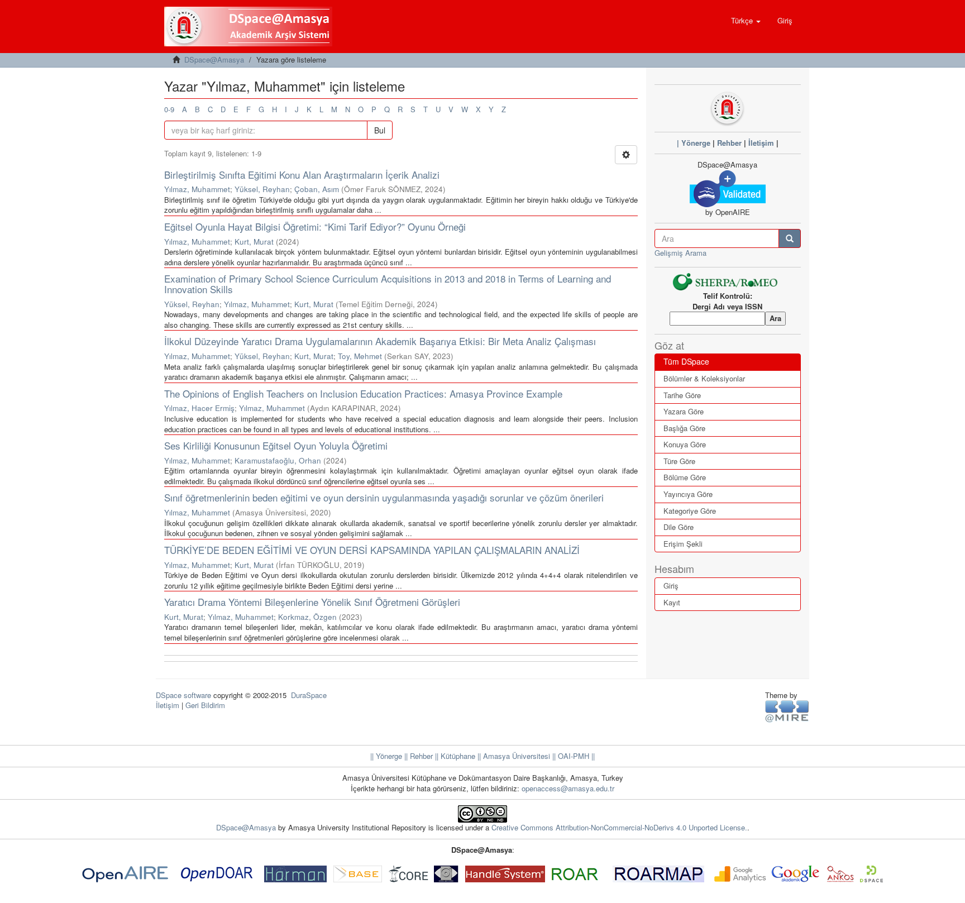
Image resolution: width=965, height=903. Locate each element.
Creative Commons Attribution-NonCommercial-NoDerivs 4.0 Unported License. (619, 827)
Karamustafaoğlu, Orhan (278, 460)
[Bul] (789, 238)
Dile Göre (678, 527)
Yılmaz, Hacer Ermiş (199, 408)
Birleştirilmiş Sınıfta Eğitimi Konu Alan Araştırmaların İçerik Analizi (301, 174)
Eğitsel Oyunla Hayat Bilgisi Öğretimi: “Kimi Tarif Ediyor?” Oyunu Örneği (315, 226)
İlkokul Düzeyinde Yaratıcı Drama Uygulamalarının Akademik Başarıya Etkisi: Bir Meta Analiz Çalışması (380, 341)
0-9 (169, 109)
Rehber (729, 142)
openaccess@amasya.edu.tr (568, 788)
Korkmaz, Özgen (307, 616)
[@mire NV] (787, 710)
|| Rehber (417, 756)
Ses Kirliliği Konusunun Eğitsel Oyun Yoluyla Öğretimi (276, 445)
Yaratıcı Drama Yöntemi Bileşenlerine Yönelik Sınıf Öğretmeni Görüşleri (312, 602)
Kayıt (671, 602)
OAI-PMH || (575, 756)
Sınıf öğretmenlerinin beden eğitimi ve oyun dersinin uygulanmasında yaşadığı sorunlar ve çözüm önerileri (384, 497)
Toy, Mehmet (360, 356)
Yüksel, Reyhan (262, 189)
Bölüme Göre (684, 477)
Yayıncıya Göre (688, 494)
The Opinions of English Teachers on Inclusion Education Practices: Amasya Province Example (363, 393)
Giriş (671, 585)
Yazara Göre (683, 411)
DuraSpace (309, 695)
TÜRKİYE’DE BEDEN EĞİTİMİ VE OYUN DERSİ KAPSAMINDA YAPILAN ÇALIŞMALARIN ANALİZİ (372, 550)
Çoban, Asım (316, 189)
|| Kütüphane (454, 756)
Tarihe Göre (682, 395)
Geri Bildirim (205, 705)
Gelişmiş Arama (680, 252)
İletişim (761, 142)
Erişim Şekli (683, 543)
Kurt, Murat (254, 241)
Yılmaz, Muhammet (197, 189)
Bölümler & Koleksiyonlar (704, 378)
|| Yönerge (386, 756)
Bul (379, 130)
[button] (746, 21)
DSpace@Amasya (214, 59)
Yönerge (695, 142)
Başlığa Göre (684, 428)
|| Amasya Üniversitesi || (515, 756)
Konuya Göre (684, 444)
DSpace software (183, 695)
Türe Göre (679, 461)
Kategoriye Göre (689, 510)
